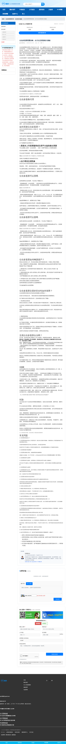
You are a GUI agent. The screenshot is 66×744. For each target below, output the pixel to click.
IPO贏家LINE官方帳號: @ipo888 (7, 708)
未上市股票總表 (27, 684)
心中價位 (21, 632)
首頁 (4, 9)
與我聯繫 (5, 14)
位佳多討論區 (18, 19)
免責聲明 (26, 689)
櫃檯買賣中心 (25, 732)
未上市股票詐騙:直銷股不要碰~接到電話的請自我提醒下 (34, 394)
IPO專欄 (59, 9)
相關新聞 (4, 32)
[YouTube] (51, 680)
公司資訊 (32, 9)
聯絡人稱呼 (22, 626)
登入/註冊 (29, 583)
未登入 (26, 583)
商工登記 (31, 732)
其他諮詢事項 (22, 643)
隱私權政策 (8, 734)
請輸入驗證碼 (28, 595)
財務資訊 (4, 39)
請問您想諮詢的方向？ (41, 620)
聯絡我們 (26, 687)
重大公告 (4, 34)
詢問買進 (38, 623)
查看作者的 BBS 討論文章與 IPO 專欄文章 (33, 561)
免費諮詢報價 (54, 654)
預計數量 (44, 632)
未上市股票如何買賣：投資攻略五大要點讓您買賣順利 (31, 432)
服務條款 (14, 734)
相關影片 (4, 36)
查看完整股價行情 (42, 32)
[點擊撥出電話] (52, 614)
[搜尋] (43, 4)
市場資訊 (22, 9)
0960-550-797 (3, 701)
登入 (23, 14)
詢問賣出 (44, 623)
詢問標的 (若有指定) (24, 638)
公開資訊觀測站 (9, 732)
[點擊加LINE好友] (29, 614)
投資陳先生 (23, 42)
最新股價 (3, 26)
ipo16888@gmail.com (5, 696)
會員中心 (15, 14)
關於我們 (26, 682)
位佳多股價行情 (10, 19)
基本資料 (3, 29)
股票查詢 (41, 9)
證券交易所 (17, 732)
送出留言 (58, 599)
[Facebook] (46, 680)
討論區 (51, 9)
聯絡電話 (44, 626)
